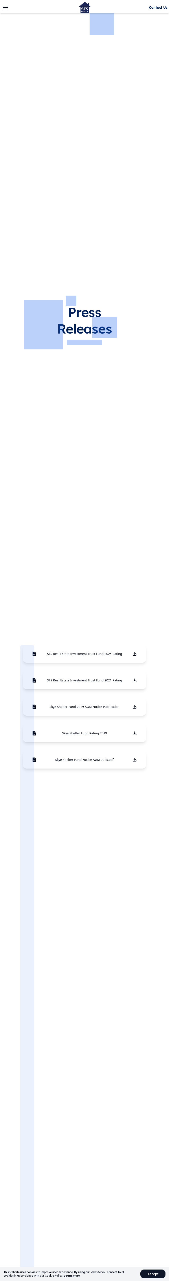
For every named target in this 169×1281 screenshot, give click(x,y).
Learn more (72, 1275)
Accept (152, 1274)
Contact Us (158, 7)
